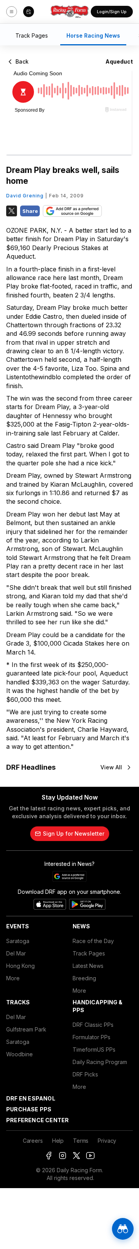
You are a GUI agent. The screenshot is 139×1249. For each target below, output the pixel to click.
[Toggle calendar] (28, 11)
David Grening (25, 196)
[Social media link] (48, 1155)
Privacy (107, 1140)
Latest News (88, 965)
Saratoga (17, 941)
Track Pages (89, 953)
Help (58, 1140)
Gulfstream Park (26, 1029)
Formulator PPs (91, 1037)
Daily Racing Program (100, 1062)
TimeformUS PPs (94, 1049)
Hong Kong (20, 965)
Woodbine (19, 1054)
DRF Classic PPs (93, 1024)
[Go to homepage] (69, 11)
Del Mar (16, 953)
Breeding (84, 978)
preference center (37, 1120)
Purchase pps (28, 1109)
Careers (33, 1140)
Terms (80, 1140)
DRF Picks (85, 1074)
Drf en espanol (30, 1098)
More (13, 978)
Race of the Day (93, 941)
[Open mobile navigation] (11, 11)
